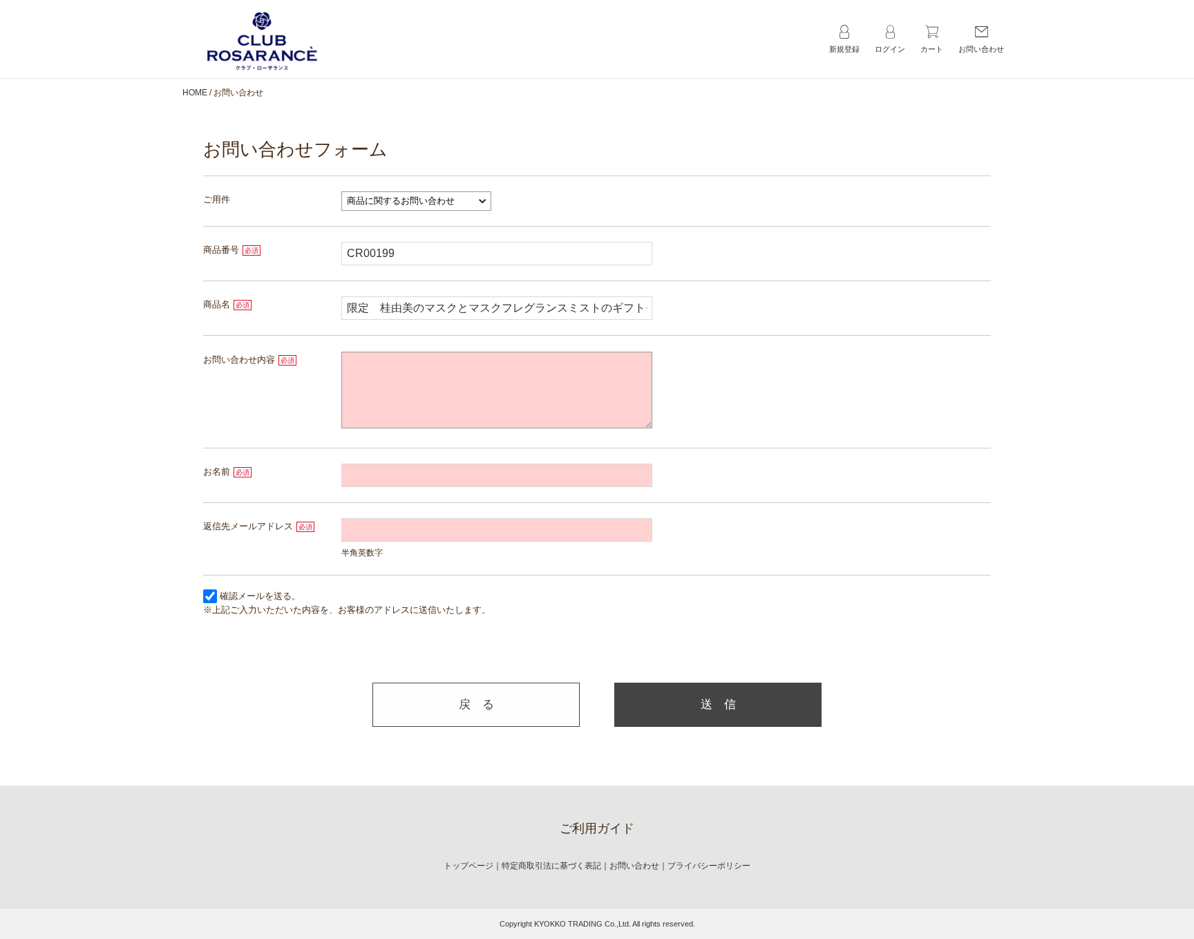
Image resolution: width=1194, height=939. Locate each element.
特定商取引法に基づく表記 (551, 866)
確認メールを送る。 (260, 596)
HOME (194, 92)
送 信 (718, 704)
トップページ (468, 866)
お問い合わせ (634, 866)
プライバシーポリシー (708, 866)
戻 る (476, 704)
